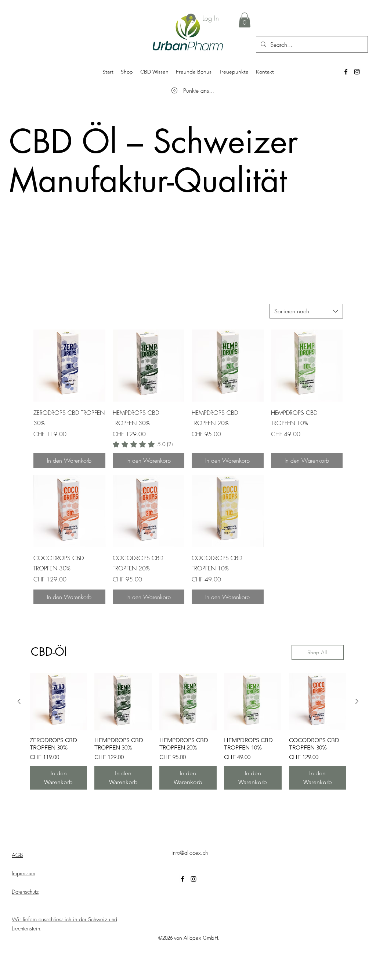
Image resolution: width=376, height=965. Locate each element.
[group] (188, 731)
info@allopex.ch (189, 853)
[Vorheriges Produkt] (19, 701)
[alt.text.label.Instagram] (357, 71)
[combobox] (306, 311)
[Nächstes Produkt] (356, 701)
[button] (244, 20)
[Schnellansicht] (69, 366)
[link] (143, 444)
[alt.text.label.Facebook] (346, 71)
